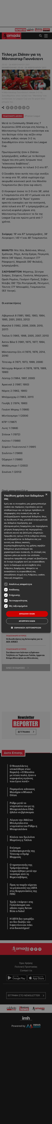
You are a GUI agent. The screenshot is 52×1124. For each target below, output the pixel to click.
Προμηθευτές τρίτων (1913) (16, 536)
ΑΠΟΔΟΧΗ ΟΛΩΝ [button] (27, 613)
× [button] (46, 494)
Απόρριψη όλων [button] (27, 621)
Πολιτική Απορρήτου (13, 578)
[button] (26, 627)
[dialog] (26, 562)
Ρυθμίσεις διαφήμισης (14, 568)
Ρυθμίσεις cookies (36, 574)
